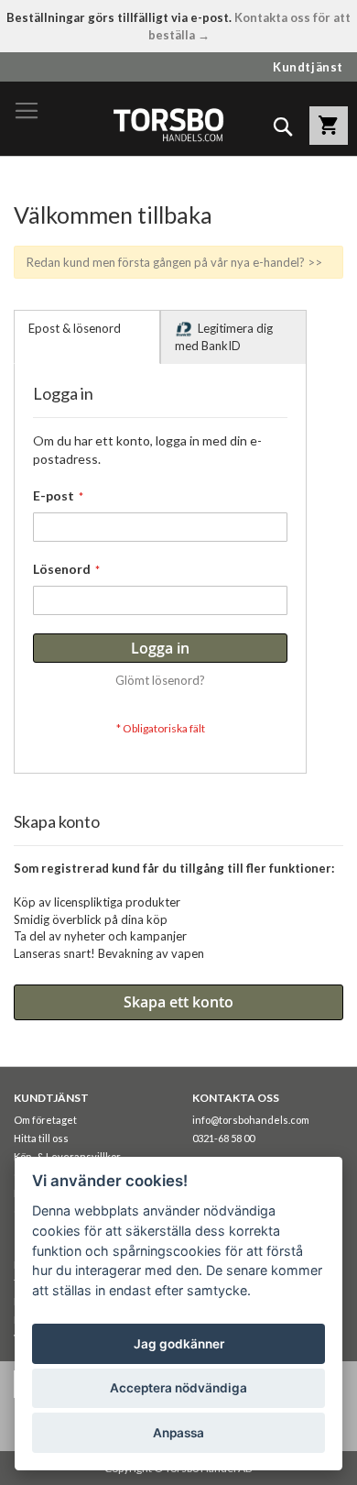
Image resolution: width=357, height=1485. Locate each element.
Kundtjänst (308, 67)
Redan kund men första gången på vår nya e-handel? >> (174, 262)
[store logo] (168, 124)
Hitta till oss (41, 1138)
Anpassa (178, 1432)
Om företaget (45, 1120)
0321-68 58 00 (223, 1138)
